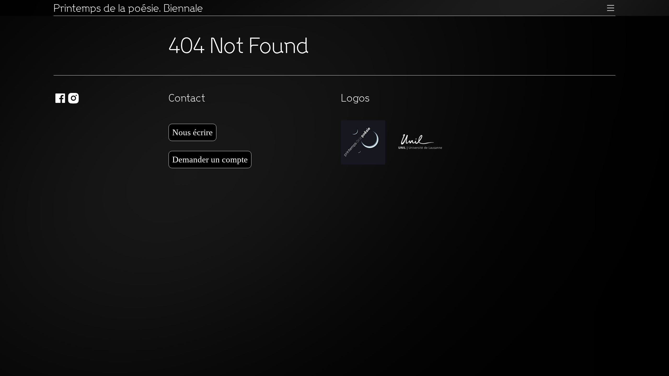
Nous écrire (192, 132)
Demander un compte (210, 159)
